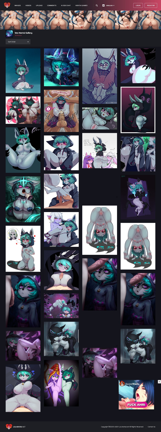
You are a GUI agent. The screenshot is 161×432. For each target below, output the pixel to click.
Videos (28, 5)
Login (138, 5)
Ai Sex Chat (66, 5)
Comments (51, 5)
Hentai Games (81, 5)
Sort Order (12, 41)
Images (17, 5)
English (109, 5)
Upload (39, 5)
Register (151, 5)
